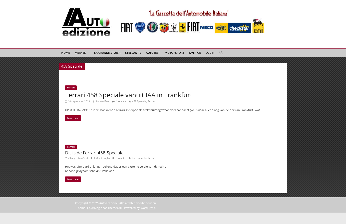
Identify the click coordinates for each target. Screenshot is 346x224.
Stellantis (133, 53)
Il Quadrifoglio (102, 158)
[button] (221, 53)
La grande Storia (107, 53)
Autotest (153, 53)
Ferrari (71, 87)
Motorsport (174, 53)
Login (210, 53)
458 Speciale (139, 101)
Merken (80, 53)
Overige (195, 53)
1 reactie (121, 101)
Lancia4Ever (103, 101)
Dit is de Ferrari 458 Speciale (94, 153)
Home (65, 53)
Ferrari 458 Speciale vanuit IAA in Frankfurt (128, 94)
